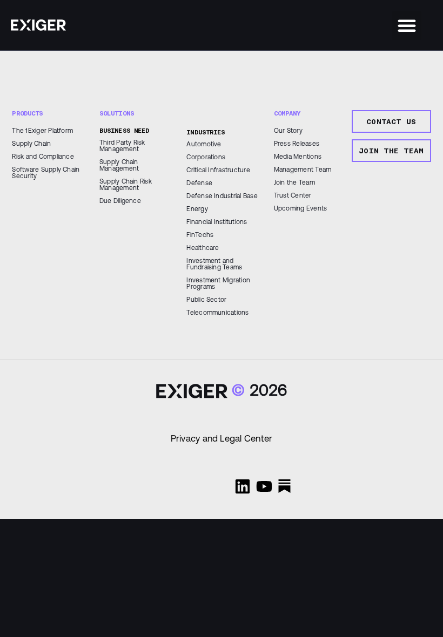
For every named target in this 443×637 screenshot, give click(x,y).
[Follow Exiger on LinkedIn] (242, 486)
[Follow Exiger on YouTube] (264, 486)
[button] (406, 25)
